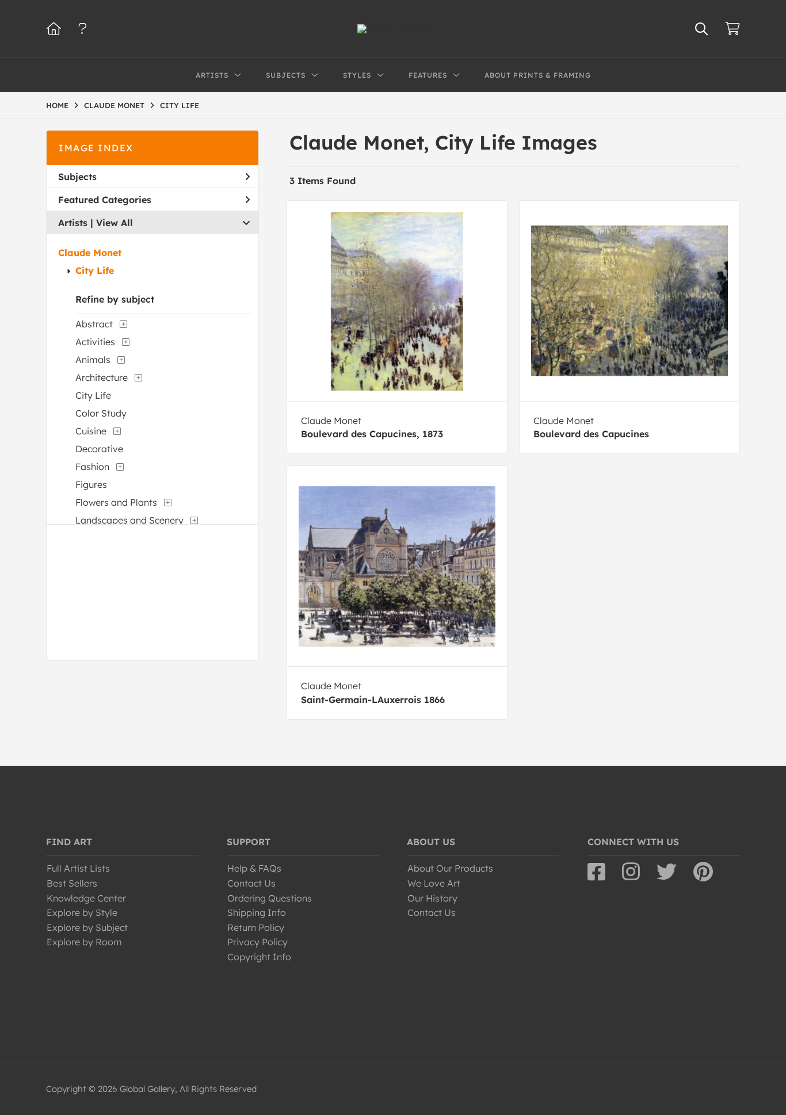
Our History (432, 898)
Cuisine (90, 431)
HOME (57, 105)
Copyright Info (259, 957)
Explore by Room (84, 942)
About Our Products (450, 868)
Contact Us (251, 883)
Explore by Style (82, 912)
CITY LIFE (179, 105)
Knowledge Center (86, 898)
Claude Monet (89, 252)
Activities (95, 342)
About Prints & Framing (537, 75)
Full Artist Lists (78, 868)
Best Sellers (72, 883)
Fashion (92, 466)
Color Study (101, 413)
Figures (91, 484)
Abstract (94, 324)
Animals (92, 359)
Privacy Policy (257, 942)
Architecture (101, 377)
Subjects (77, 176)
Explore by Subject (87, 927)
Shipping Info (256, 912)
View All (114, 222)
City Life (94, 270)
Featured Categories (104, 199)
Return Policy (255, 927)
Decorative (99, 449)
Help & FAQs (254, 868)
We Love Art (433, 883)
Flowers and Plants (116, 502)
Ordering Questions (269, 898)
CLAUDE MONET (114, 105)
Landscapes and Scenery (129, 520)
